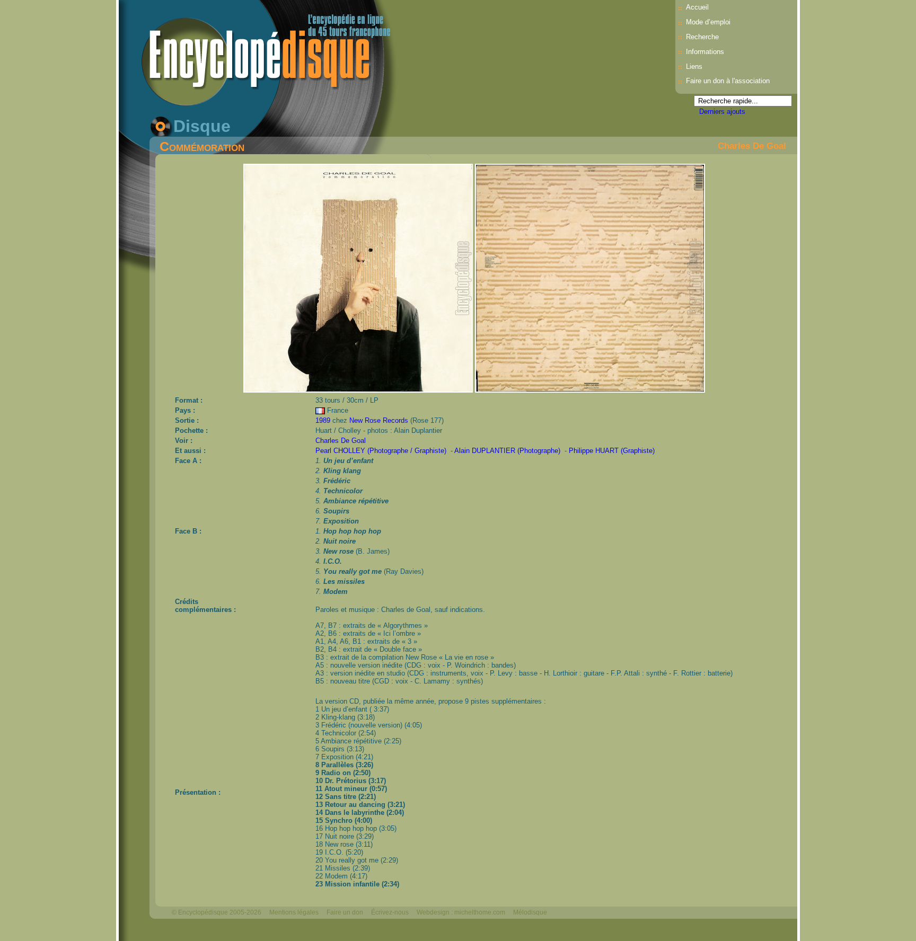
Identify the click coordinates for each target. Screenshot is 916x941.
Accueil (697, 7)
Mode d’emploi (708, 22)
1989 (322, 420)
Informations (705, 52)
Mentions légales (294, 912)
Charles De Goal (752, 145)
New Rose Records (378, 420)
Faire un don (345, 912)
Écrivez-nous (390, 912)
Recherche (702, 37)
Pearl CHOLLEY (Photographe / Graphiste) (380, 451)
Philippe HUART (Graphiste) (612, 451)
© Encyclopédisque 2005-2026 (216, 912)
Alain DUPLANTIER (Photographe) (507, 451)
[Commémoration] (359, 389)
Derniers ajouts (722, 112)
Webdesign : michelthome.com (461, 912)
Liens (694, 66)
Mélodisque (530, 912)
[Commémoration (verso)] (590, 389)
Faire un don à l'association (728, 81)
